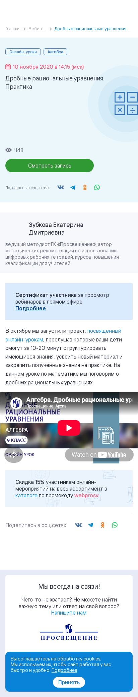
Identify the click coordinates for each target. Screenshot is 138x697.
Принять (69, 682)
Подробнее (30, 308)
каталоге (26, 495)
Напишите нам (68, 612)
